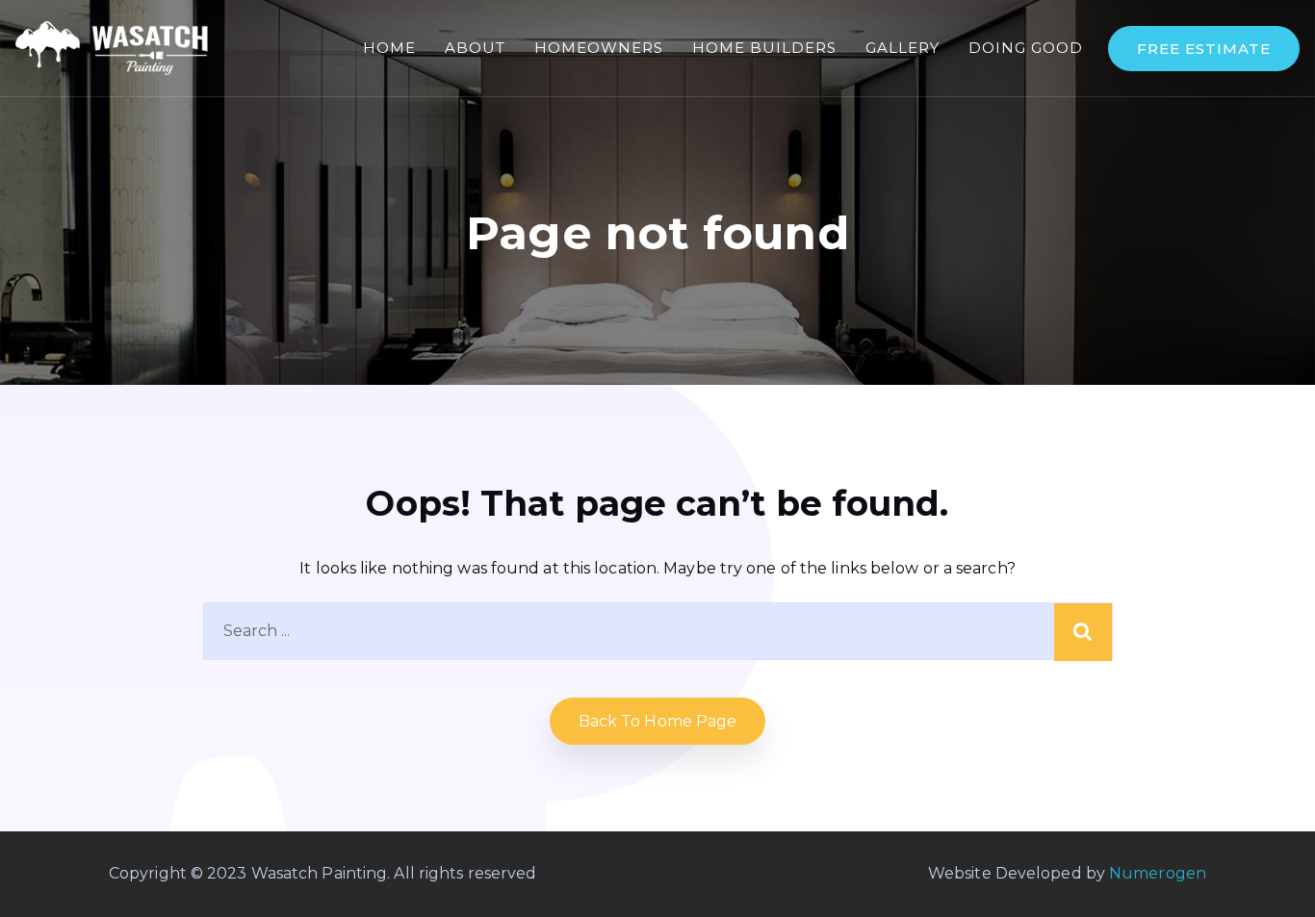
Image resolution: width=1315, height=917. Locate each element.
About (475, 47)
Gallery (902, 47)
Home (389, 47)
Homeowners (598, 47)
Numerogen (1157, 873)
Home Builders (764, 47)
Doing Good (1025, 47)
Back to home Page (658, 721)
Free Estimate (1204, 48)
